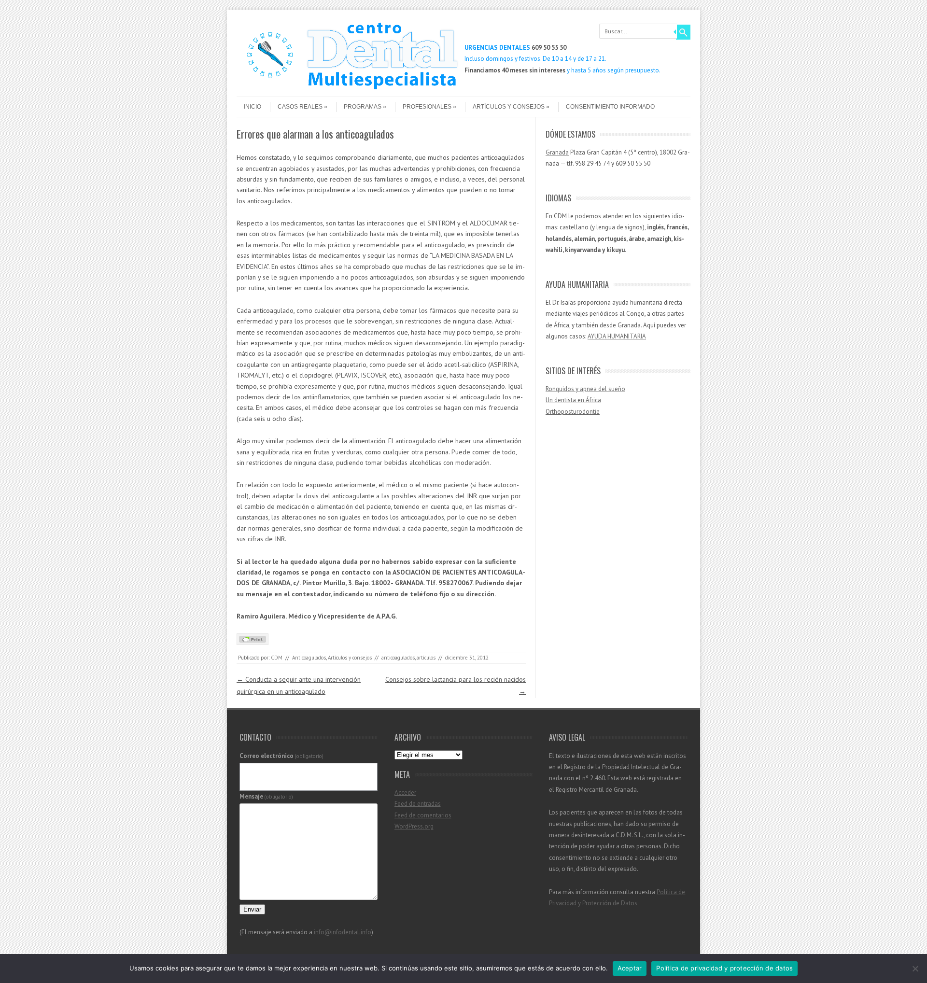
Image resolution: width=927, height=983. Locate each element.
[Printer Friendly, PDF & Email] (252, 642)
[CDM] (348, 88)
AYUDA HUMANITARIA (617, 336)
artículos (426, 657)
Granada (557, 152)
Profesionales (427, 106)
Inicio (252, 106)
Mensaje (266, 796)
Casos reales (300, 106)
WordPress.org (414, 826)
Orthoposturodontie (573, 411)
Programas (362, 106)
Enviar (252, 909)
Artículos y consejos (509, 106)
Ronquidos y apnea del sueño (585, 389)
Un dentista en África (573, 400)
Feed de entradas (417, 804)
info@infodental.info (342, 932)
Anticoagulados (309, 657)
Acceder (405, 792)
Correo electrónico (281, 756)
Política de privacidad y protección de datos (724, 968)
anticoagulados (398, 657)
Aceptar (630, 968)
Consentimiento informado (610, 106)
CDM (276, 657)
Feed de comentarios (422, 815)
